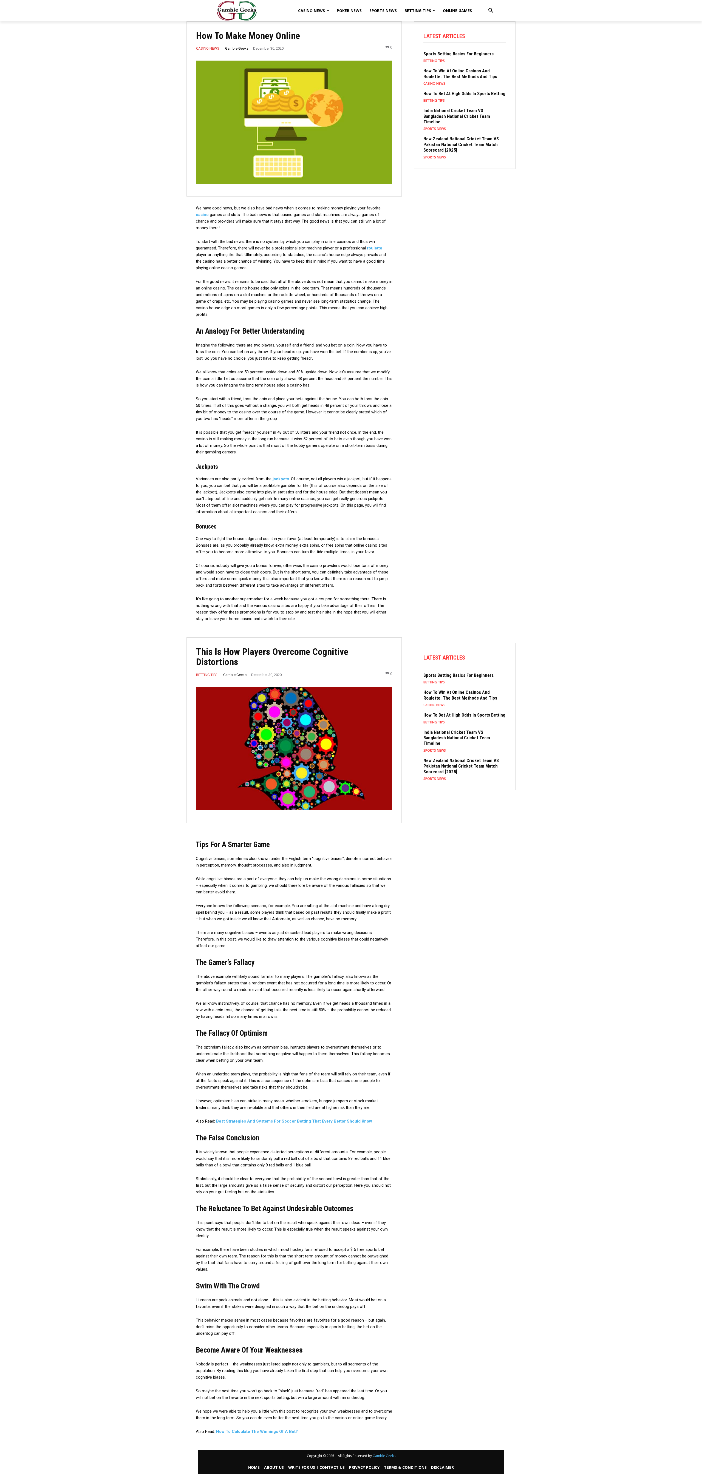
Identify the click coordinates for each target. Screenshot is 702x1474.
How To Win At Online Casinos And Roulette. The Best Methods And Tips (460, 73)
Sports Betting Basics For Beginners (458, 53)
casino (202, 214)
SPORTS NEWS (434, 128)
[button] (490, 10)
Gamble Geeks (236, 48)
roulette (374, 248)
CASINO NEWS (207, 48)
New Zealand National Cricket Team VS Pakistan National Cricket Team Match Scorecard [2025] (461, 144)
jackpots (281, 478)
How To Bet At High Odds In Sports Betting (464, 93)
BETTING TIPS (434, 61)
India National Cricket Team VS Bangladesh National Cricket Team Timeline (456, 116)
